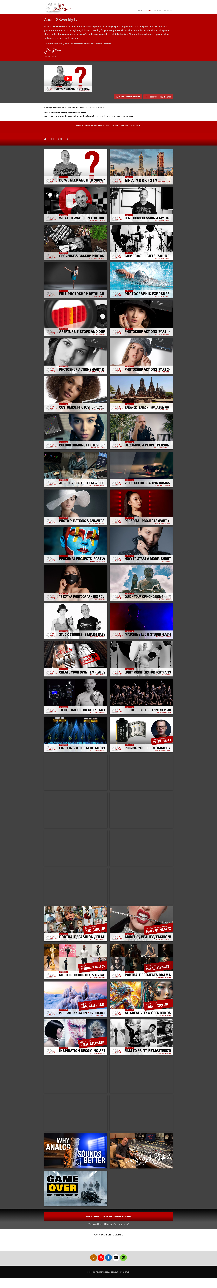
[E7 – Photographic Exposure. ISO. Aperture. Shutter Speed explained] (141, 280)
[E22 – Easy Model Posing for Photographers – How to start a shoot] (141, 545)
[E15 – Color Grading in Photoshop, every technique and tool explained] (75, 431)
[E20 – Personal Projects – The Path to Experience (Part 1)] (141, 507)
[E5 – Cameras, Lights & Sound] (141, 242)
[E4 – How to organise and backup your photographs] (75, 242)
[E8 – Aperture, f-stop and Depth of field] (75, 318)
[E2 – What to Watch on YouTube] (75, 204)
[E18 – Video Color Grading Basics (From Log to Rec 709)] (141, 469)
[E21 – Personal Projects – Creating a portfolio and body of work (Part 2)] (75, 545)
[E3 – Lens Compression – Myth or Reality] (141, 204)
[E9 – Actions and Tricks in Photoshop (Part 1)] (141, 318)
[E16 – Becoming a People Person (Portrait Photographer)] (141, 431)
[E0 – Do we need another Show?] (75, 166)
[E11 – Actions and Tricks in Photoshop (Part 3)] (141, 356)
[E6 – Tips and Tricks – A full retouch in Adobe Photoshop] (75, 280)
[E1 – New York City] (141, 166)
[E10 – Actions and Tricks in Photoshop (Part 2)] (75, 356)
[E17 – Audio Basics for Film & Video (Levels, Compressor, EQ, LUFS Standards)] (75, 469)
